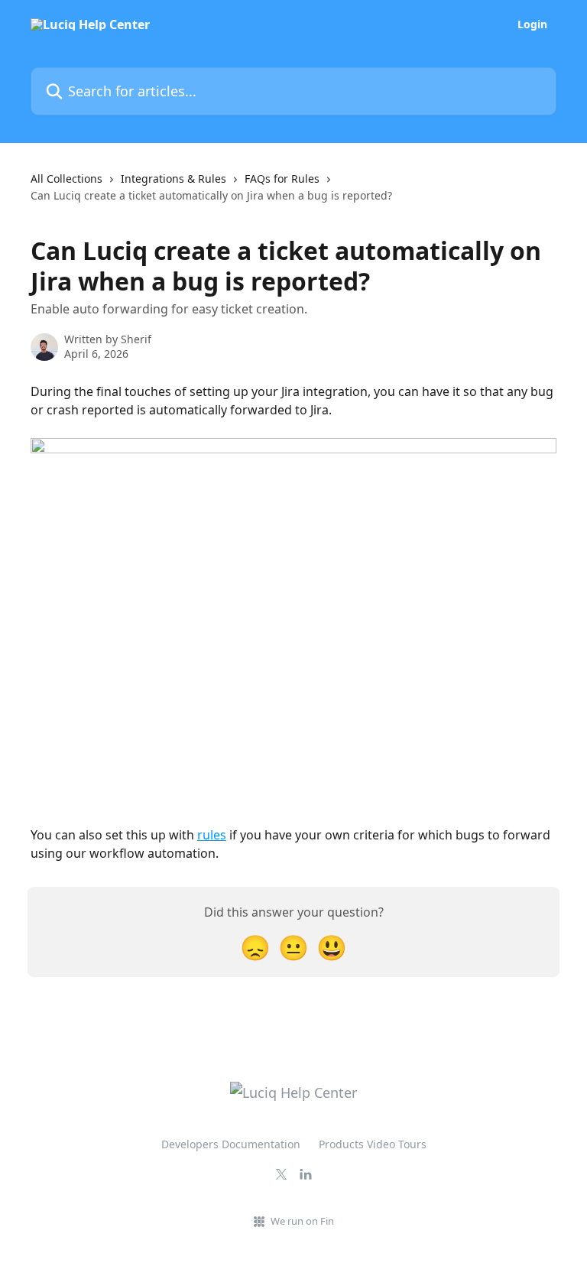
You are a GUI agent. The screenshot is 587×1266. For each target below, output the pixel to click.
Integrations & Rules (173, 178)
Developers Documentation (230, 1144)
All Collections (66, 178)
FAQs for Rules (282, 178)
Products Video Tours (372, 1144)
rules (211, 834)
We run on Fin (302, 1221)
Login (532, 24)
